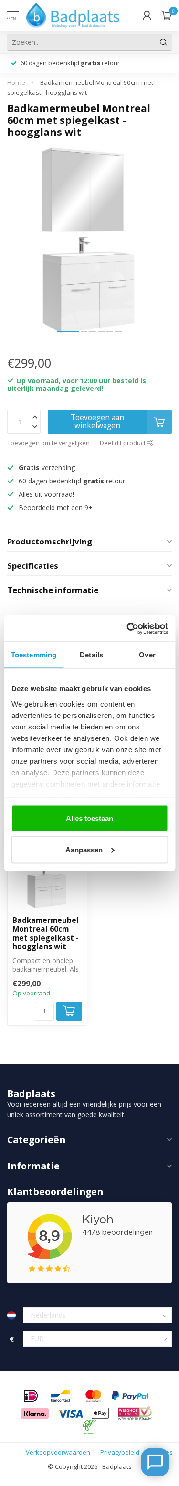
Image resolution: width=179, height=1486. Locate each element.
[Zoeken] (164, 42)
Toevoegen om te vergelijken (48, 443)
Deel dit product (123, 443)
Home (16, 82)
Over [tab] (147, 655)
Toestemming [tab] (33, 655)
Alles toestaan (89, 818)
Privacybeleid (119, 1452)
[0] (166, 15)
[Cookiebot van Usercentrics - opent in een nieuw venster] (127, 628)
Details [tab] (91, 655)
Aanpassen (84, 849)
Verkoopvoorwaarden (58, 1452)
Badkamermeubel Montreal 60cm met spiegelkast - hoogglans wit (45, 934)
